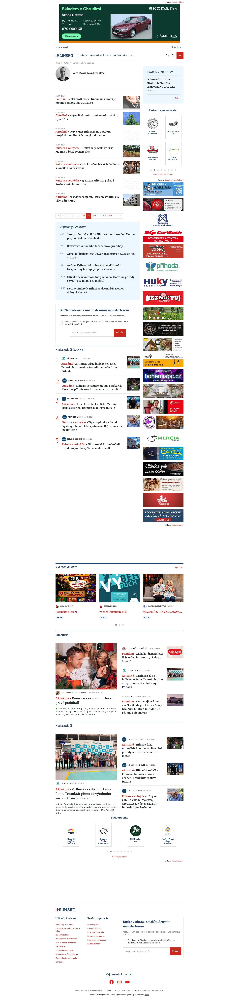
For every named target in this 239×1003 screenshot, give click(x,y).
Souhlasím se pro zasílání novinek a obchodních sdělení (93, 510)
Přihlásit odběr (92, 519)
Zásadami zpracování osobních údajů (98, 508)
